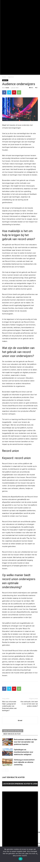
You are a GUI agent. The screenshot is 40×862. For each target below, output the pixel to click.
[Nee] (37, 854)
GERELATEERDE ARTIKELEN (12, 731)
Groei (7, 87)
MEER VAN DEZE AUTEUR (12, 734)
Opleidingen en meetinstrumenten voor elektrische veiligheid (23, 752)
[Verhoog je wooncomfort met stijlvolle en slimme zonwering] (7, 762)
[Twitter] (9, 92)
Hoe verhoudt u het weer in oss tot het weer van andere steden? (29, 704)
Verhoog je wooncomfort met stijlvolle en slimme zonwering (24, 762)
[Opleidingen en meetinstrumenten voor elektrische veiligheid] (7, 752)
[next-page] (7, 770)
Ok (21, 859)
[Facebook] (4, 92)
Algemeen (11, 77)
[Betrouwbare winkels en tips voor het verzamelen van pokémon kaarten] (7, 742)
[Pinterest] (14, 92)
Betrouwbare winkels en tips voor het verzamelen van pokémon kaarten (25, 741)
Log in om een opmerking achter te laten (20, 784)
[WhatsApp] (19, 92)
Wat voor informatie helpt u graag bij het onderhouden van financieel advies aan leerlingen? (9, 706)
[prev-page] (3, 770)
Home (4, 77)
